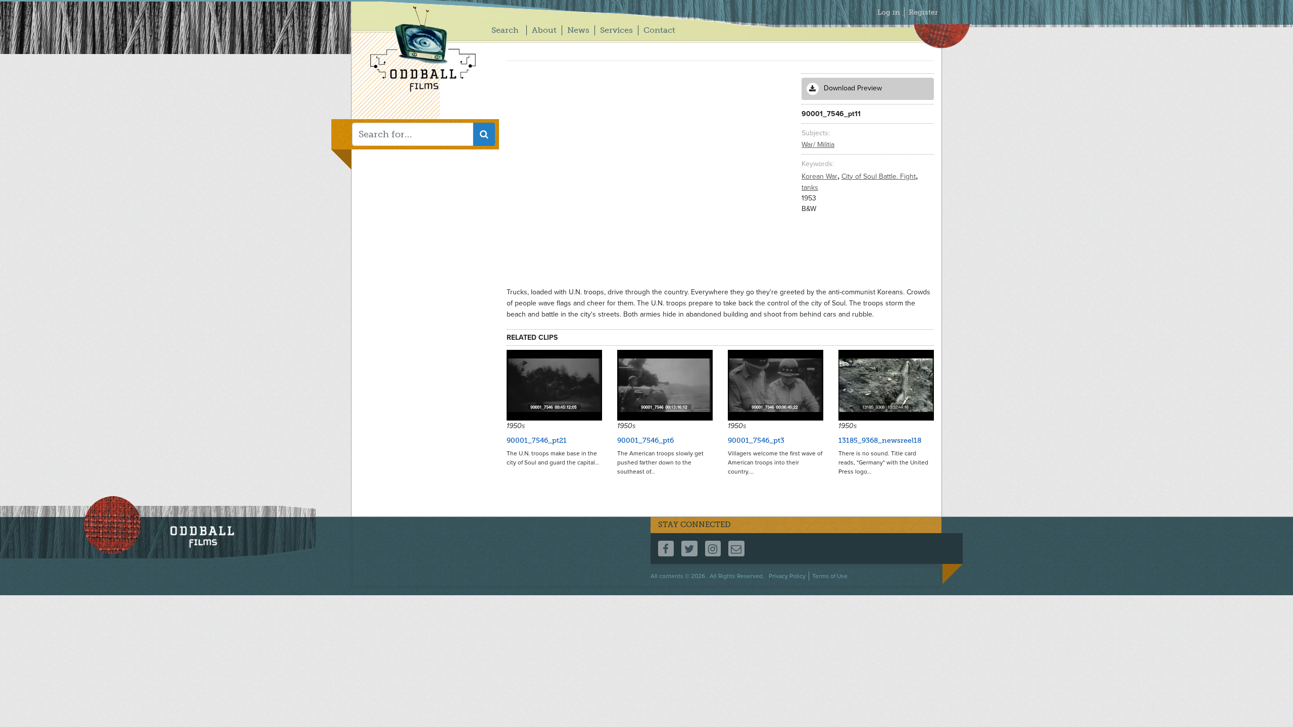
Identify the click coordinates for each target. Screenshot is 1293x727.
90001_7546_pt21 (537, 440)
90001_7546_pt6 (645, 440)
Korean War (820, 176)
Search (505, 30)
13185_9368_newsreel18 (879, 440)
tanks (810, 187)
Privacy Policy (787, 576)
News (578, 30)
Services (616, 30)
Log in (888, 12)
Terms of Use (830, 576)
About (544, 30)
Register (923, 12)
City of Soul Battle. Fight (879, 176)
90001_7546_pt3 (756, 440)
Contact (659, 30)
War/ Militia (818, 144)
